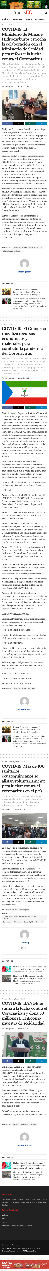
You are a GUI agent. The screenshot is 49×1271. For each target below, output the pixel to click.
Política (6, 19)
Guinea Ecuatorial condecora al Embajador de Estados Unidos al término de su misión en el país (26, 292)
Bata (3, 1218)
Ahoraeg (7, 809)
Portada (4, 25)
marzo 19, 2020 (20, 809)
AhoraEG (10, 1248)
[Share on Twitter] (18, 123)
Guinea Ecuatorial (28, 688)
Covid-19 (16, 247)
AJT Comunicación (29, 1251)
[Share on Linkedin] (41, 123)
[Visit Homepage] (22, 12)
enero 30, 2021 (23, 1028)
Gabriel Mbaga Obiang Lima (32, 247)
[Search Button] (46, 12)
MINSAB (33, 1124)
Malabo (5, 1215)
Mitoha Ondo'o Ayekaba (11, 251)
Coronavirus (7, 922)
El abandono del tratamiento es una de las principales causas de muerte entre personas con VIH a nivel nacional (29, 969)
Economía (17, 19)
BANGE (16, 1124)
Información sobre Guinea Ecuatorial (17, 1226)
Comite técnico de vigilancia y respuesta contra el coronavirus (20, 917)
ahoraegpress (9, 86)
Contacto (5, 1245)
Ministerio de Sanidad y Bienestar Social (28, 922)
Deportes (39, 19)
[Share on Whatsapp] (30, 123)
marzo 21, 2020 (23, 86)
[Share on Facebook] (7, 123)
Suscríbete (15, 1245)
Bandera (5, 1222)
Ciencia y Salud (14, 762)
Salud (29, 19)
